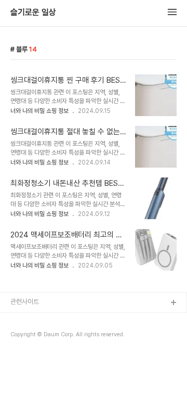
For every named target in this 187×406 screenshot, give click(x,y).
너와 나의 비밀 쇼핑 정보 (39, 111)
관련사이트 (24, 302)
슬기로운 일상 (33, 12)
